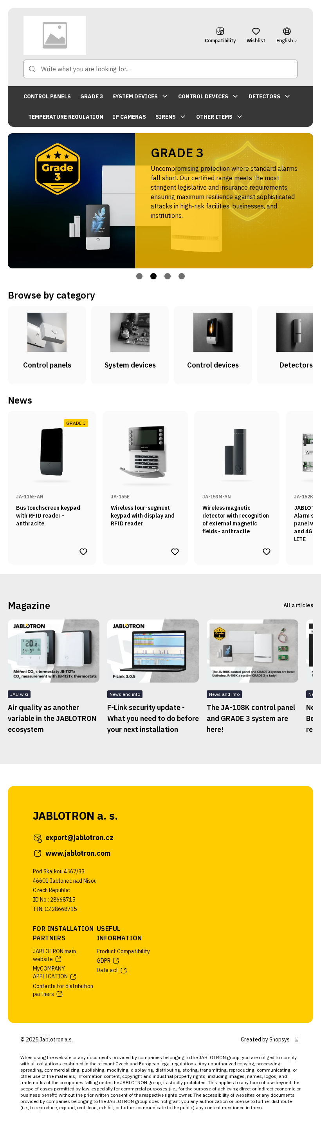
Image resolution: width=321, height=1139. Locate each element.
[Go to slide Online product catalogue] (139, 276)
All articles (298, 605)
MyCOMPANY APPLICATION (50, 972)
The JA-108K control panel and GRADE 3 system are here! (251, 718)
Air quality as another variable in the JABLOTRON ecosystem (52, 718)
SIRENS (165, 116)
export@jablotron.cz (79, 837)
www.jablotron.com (77, 853)
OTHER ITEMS (214, 116)
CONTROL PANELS (47, 96)
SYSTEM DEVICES (135, 96)
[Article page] (53, 651)
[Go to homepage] (108, 35)
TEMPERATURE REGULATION (65, 116)
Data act (107, 970)
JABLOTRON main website (54, 955)
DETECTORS (264, 96)
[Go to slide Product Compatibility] (167, 276)
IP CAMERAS (129, 116)
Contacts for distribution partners (63, 990)
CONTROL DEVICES (203, 96)
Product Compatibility (123, 951)
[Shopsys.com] (297, 1039)
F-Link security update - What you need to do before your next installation (153, 718)
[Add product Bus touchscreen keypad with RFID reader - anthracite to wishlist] (83, 551)
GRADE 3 (91, 96)
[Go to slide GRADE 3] (153, 276)
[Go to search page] (32, 69)
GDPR (103, 960)
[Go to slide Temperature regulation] (182, 276)
